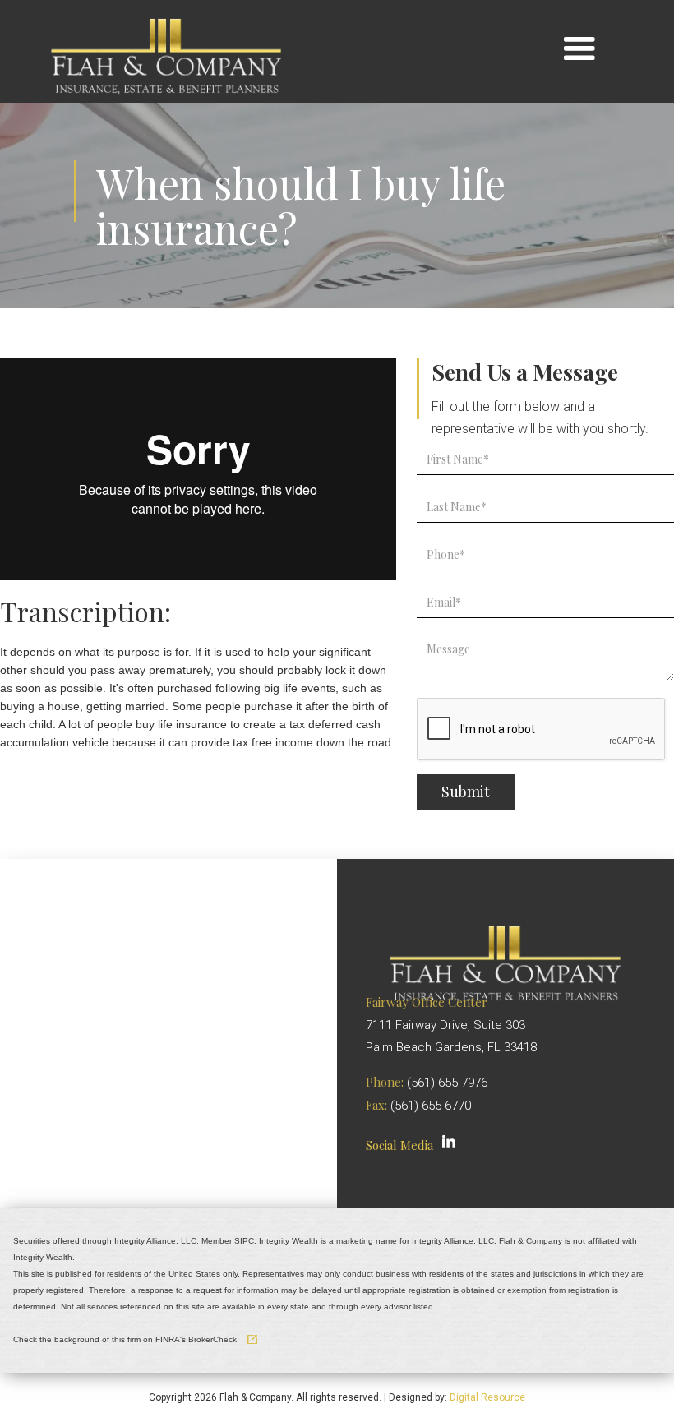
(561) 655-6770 (430, 1105)
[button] (579, 49)
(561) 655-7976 (447, 1082)
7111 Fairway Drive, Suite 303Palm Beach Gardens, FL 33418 (451, 1025)
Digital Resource (487, 1397)
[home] (166, 49)
